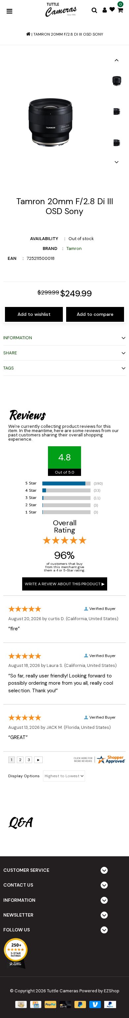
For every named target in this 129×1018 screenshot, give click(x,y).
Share (10, 353)
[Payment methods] (20, 1004)
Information (17, 338)
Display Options (24, 776)
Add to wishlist (34, 314)
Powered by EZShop (99, 991)
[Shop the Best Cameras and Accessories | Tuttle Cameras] (60, 10)
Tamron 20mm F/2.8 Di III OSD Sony (68, 34)
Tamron (74, 248)
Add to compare (95, 314)
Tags (8, 368)
